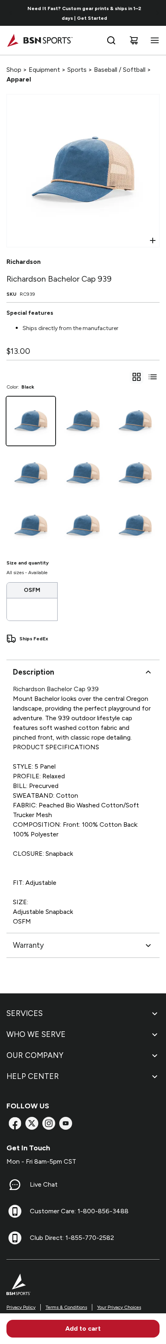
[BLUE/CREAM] (82, 525)
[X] (31, 1123)
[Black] (30, 421)
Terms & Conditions (66, 1307)
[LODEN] (82, 473)
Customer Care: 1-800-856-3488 (79, 1211)
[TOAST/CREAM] (135, 421)
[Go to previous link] (11, 13)
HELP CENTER (32, 1076)
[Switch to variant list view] (153, 377)
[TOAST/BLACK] (135, 525)
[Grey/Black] (82, 421)
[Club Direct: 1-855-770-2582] (14, 1237)
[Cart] (134, 40)
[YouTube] (65, 1123)
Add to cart (83, 1328)
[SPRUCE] (30, 525)
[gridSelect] (136, 377)
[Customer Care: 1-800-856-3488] (14, 1211)
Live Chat (44, 1184)
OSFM (32, 590)
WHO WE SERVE (36, 1034)
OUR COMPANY (34, 1055)
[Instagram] (48, 1123)
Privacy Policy (20, 1307)
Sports (77, 69)
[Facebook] (14, 1123)
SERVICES (24, 1013)
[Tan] (30, 473)
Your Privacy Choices (119, 1307)
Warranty (28, 945)
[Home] (39, 40)
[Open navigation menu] (153, 40)
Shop (13, 69)
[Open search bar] (111, 40)
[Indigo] (135, 473)
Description (33, 672)
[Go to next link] (157, 13)
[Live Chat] (14, 1184)
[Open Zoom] (153, 240)
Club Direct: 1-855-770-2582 (72, 1238)
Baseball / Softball (119, 69)
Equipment (44, 69)
